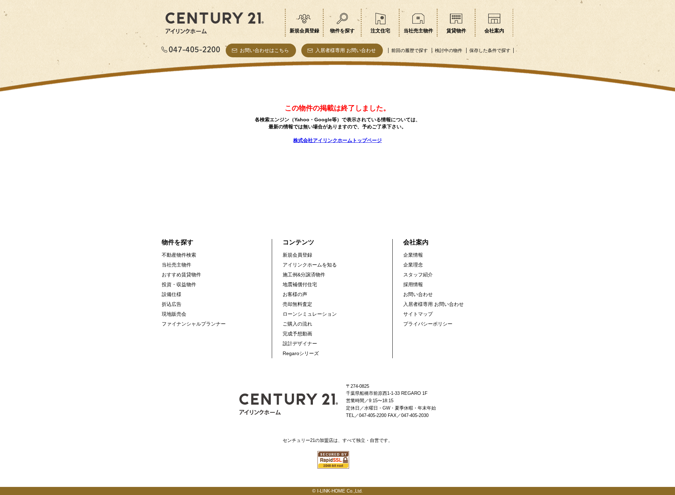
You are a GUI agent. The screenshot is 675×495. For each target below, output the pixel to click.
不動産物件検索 (179, 255)
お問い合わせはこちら (264, 50)
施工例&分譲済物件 (304, 274)
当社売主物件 (176, 265)
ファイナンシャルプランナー (194, 324)
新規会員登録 (297, 255)
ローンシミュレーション (310, 314)
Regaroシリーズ (301, 353)
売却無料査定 (297, 304)
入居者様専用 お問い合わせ (345, 50)
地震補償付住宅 (300, 284)
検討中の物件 (448, 50)
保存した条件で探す (489, 50)
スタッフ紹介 (418, 274)
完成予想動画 (297, 333)
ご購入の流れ (297, 324)
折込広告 (171, 304)
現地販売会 (174, 314)
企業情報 (413, 255)
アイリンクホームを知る (310, 265)
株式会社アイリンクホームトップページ (337, 140)
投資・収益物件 (179, 284)
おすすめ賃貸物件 (181, 274)
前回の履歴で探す (409, 50)
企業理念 (413, 265)
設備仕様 (171, 294)
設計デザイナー (300, 343)
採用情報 (413, 284)
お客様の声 (295, 294)
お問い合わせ (418, 294)
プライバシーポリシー (427, 324)
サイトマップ (418, 314)
